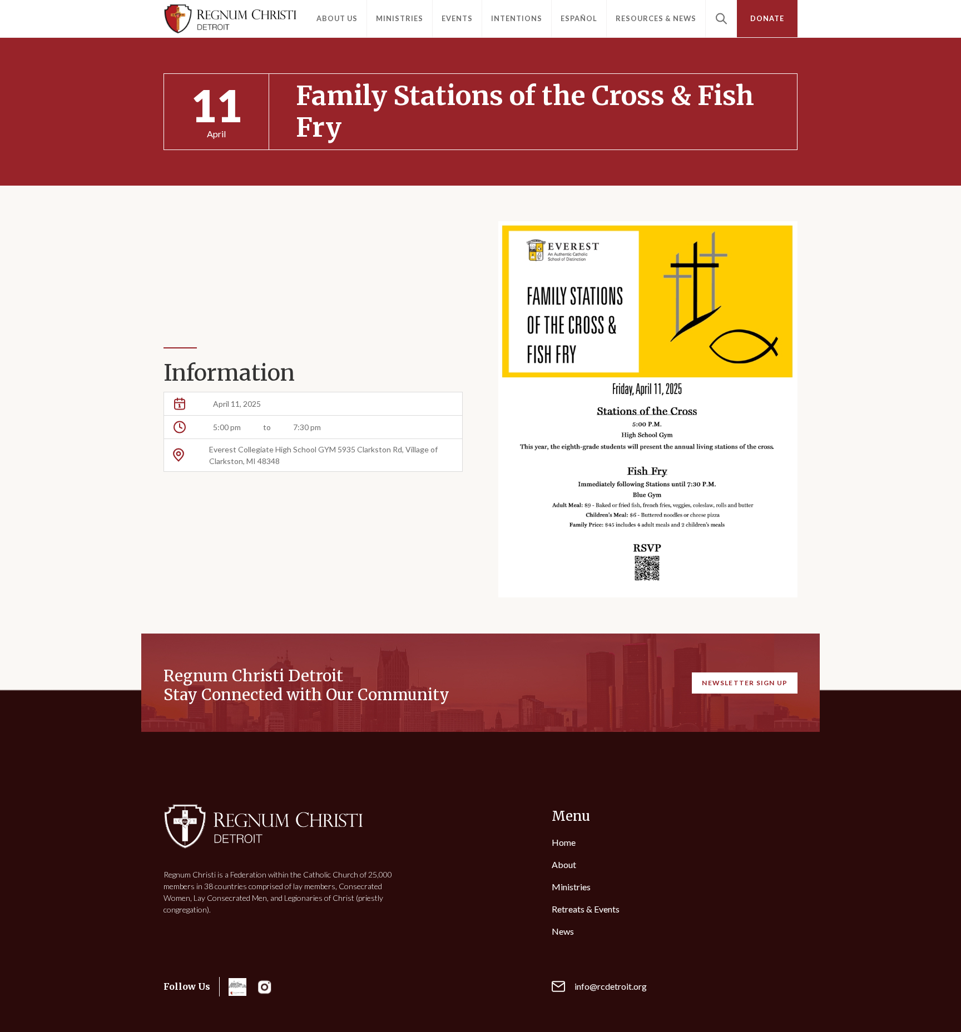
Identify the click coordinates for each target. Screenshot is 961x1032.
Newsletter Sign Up (744, 683)
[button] (337, 18)
